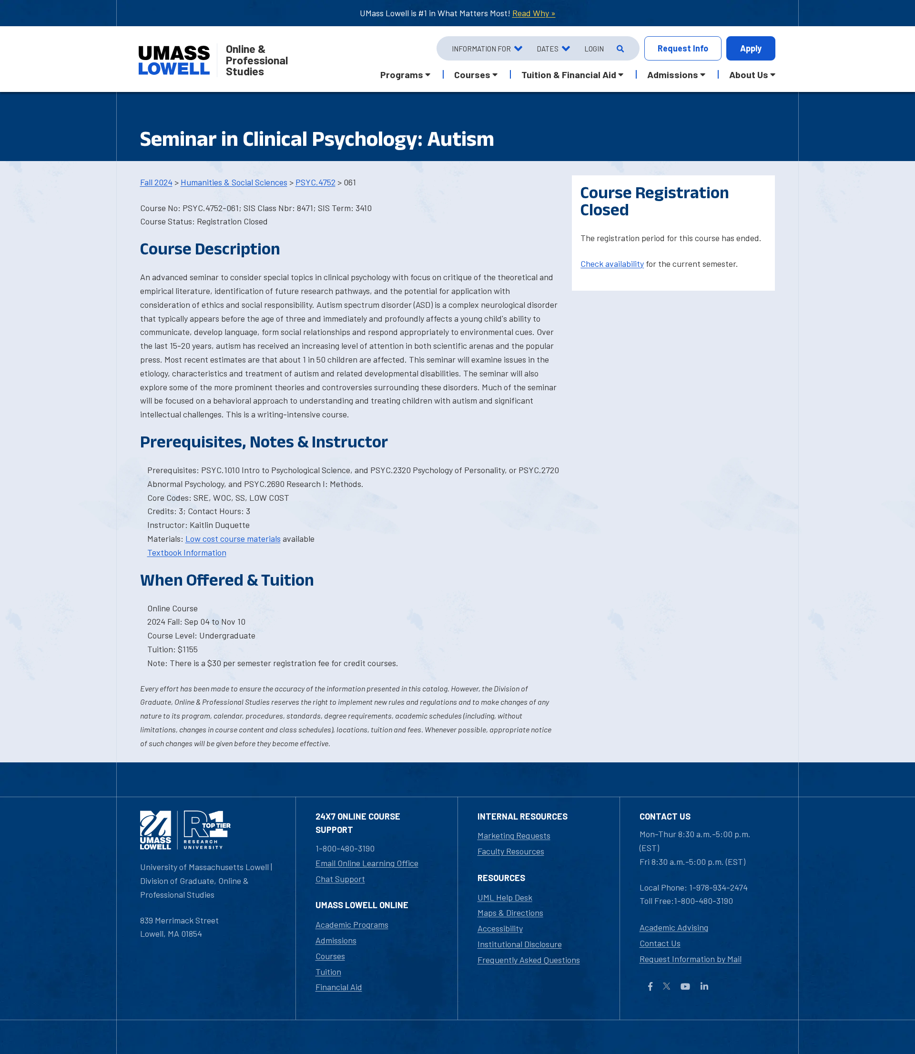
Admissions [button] (672, 74)
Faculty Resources (511, 851)
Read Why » (534, 13)
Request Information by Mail (691, 958)
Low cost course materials (233, 538)
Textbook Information (186, 552)
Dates (548, 48)
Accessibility (500, 928)
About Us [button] (748, 74)
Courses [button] (472, 74)
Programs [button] (401, 74)
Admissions (335, 940)
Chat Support (340, 878)
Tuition (328, 971)
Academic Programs (351, 924)
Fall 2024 (156, 182)
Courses (330, 956)
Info (683, 48)
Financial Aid (338, 987)
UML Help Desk (505, 897)
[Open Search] (619, 49)
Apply (751, 48)
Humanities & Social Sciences (234, 182)
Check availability (612, 263)
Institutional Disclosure (520, 944)
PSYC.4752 (315, 182)
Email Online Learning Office (366, 863)
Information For (481, 48)
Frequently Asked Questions (529, 959)
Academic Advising (674, 927)
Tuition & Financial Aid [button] (568, 74)
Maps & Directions (510, 912)
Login (594, 48)
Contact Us (660, 943)
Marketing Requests (514, 835)
